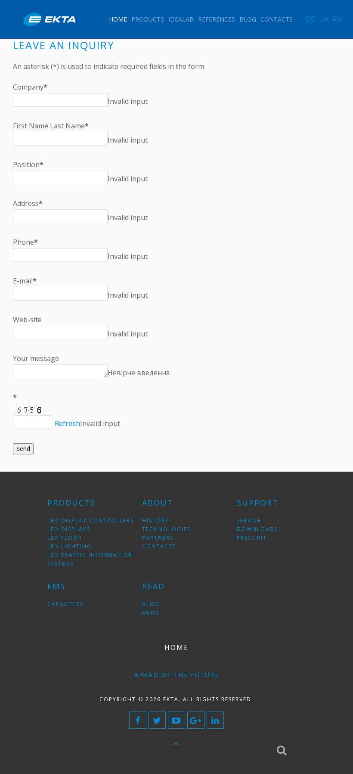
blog (151, 604)
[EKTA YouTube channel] (176, 720)
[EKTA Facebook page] (137, 720)
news (150, 612)
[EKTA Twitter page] (157, 720)
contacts (159, 546)
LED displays (68, 529)
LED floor (64, 537)
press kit (252, 537)
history (155, 520)
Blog (247, 19)
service (249, 520)
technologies (166, 529)
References (216, 19)
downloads (257, 529)
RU (337, 19)
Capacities (65, 604)
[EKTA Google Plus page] (195, 720)
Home (118, 19)
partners (157, 537)
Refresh (67, 423)
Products (147, 19)
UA (323, 19)
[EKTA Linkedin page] (215, 720)
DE (310, 19)
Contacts (276, 19)
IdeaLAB (181, 19)
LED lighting (69, 546)
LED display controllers (90, 520)
